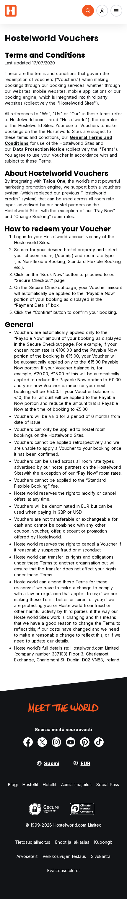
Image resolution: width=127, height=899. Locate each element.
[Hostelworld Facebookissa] (28, 742)
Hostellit (30, 784)
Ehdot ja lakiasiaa (72, 842)
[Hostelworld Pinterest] (84, 742)
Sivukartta (100, 856)
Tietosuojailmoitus (33, 842)
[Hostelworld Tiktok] (99, 742)
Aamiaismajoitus (76, 784)
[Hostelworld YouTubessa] (70, 742)
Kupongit (103, 842)
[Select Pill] (88, 11)
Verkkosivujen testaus (64, 856)
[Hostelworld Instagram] (56, 742)
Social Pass (107, 784)
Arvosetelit (27, 856)
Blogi (13, 784)
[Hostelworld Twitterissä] (42, 742)
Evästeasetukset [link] (63, 870)
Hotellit (49, 784)
